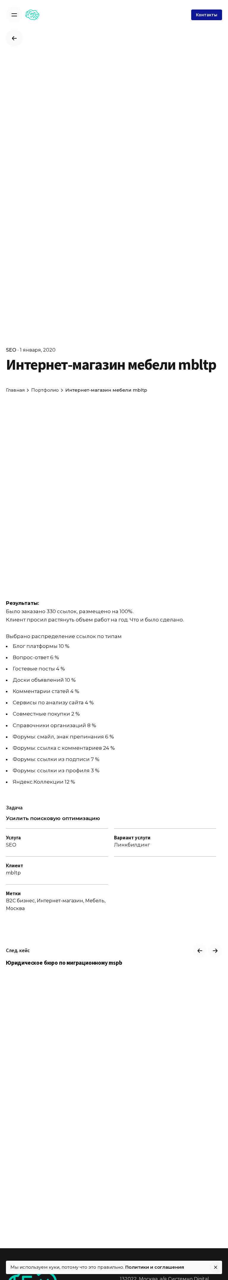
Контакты (206, 15)
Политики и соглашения (154, 1267)
